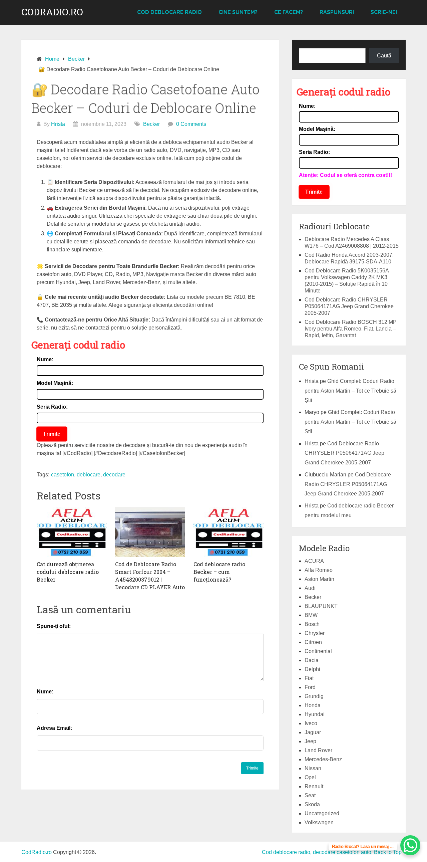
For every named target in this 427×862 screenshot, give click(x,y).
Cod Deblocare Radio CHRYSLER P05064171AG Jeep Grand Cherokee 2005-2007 (349, 306)
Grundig (314, 696)
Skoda (312, 804)
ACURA (314, 561)
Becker (151, 124)
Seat (310, 795)
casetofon (62, 474)
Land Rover (318, 750)
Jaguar (313, 732)
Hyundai (315, 714)
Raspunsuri (337, 12)
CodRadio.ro (52, 12)
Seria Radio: (52, 407)
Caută (384, 55)
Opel (310, 777)
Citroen (313, 642)
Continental (318, 651)
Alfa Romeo (319, 570)
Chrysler (315, 633)
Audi (310, 588)
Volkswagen (319, 822)
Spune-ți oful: (54, 626)
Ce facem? (288, 12)
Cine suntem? (238, 12)
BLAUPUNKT (321, 606)
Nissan (313, 768)
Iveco (311, 723)
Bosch (312, 624)
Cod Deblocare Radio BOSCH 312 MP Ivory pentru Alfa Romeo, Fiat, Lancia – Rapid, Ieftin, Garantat (351, 328)
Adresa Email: (54, 728)
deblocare (88, 474)
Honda (313, 705)
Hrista (58, 124)
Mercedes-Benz (323, 759)
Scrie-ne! (384, 12)
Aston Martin (319, 579)
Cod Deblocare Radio (169, 12)
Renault (314, 786)
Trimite (51, 434)
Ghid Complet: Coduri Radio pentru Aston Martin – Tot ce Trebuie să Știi (350, 390)
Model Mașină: (55, 383)
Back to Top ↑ (390, 852)
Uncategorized (322, 813)
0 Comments (191, 124)
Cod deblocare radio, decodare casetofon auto (316, 852)
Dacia (312, 660)
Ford (310, 687)
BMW (311, 615)
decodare (114, 474)
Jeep (310, 741)
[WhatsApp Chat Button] (410, 845)
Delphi (312, 669)
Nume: (45, 359)
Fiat (309, 678)
